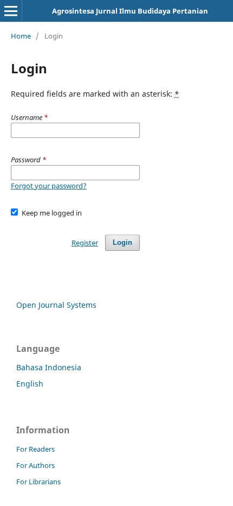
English (29, 383)
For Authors (35, 465)
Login (122, 242)
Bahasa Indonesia (48, 367)
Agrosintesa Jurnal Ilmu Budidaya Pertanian (130, 11)
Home (21, 36)
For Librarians (38, 481)
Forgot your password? (49, 186)
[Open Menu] (11, 11)
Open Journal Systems (56, 305)
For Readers (35, 449)
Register (85, 243)
